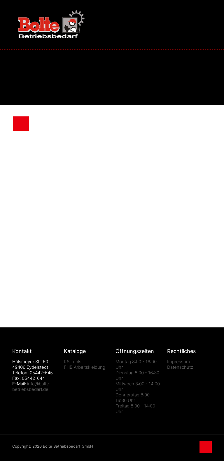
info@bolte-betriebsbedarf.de (31, 386)
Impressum (178, 361)
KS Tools (72, 361)
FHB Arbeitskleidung (84, 367)
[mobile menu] (202, 25)
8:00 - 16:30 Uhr (134, 397)
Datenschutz (180, 367)
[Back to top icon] (206, 447)
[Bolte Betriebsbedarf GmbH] (51, 24)
